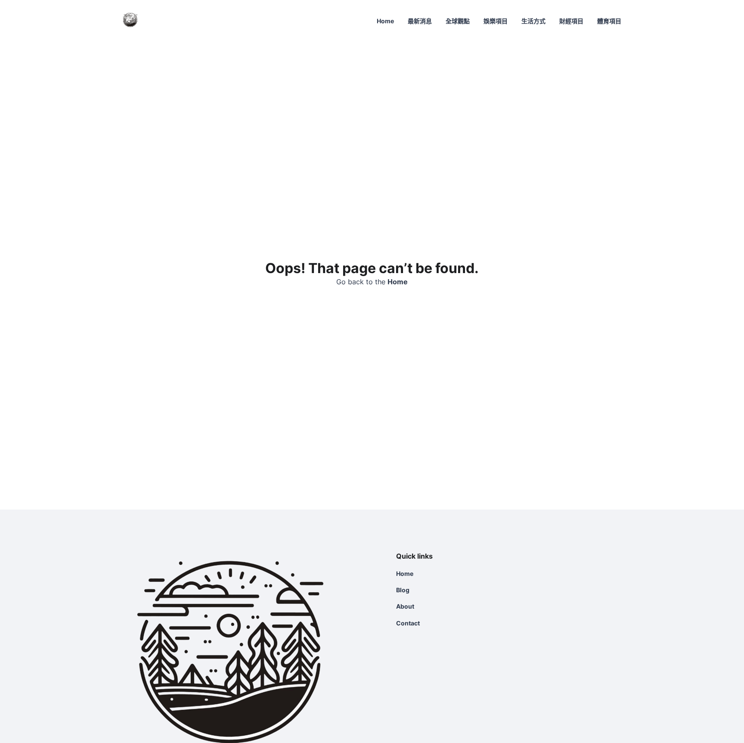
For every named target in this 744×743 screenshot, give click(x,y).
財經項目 (571, 21)
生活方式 (533, 21)
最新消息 (420, 21)
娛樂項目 (496, 21)
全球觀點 (458, 21)
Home (385, 21)
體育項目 (609, 21)
